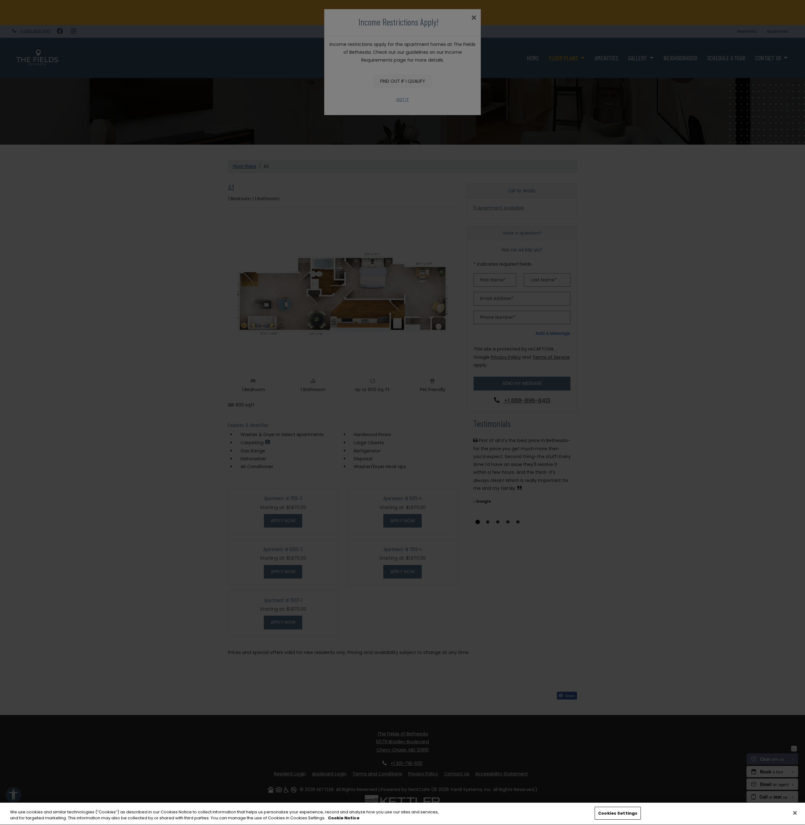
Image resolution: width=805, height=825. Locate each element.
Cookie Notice (343, 818)
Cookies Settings (617, 813)
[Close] (795, 813)
